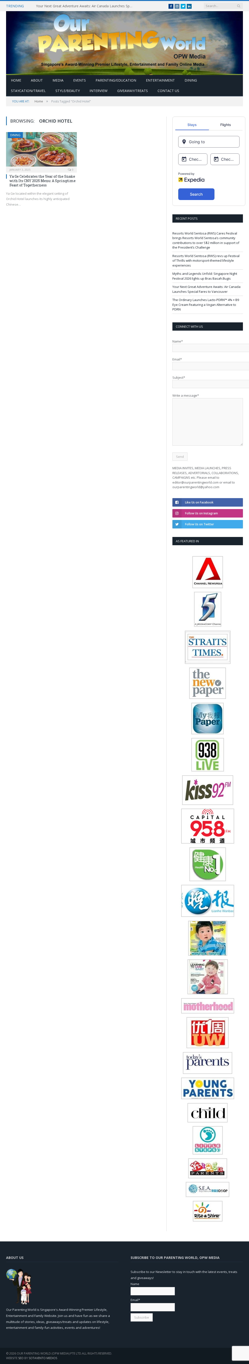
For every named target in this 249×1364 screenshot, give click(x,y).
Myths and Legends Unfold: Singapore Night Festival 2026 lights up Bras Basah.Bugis (204, 276)
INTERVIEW (98, 90)
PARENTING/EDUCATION (116, 80)
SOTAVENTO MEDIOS (43, 1358)
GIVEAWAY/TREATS (132, 90)
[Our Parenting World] (124, 42)
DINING (191, 80)
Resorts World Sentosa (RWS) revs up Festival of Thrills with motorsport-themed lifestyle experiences (206, 261)
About (37, 80)
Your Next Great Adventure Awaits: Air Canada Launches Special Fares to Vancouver (86, 6)
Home (16, 80)
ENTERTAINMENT (160, 80)
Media (58, 80)
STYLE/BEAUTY (67, 90)
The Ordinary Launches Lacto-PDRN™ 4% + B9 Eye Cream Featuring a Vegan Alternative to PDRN (205, 304)
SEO (21, 1358)
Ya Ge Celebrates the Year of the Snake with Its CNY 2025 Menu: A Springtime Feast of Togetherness (42, 180)
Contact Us (168, 90)
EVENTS (79, 80)
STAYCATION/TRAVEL (28, 90)
